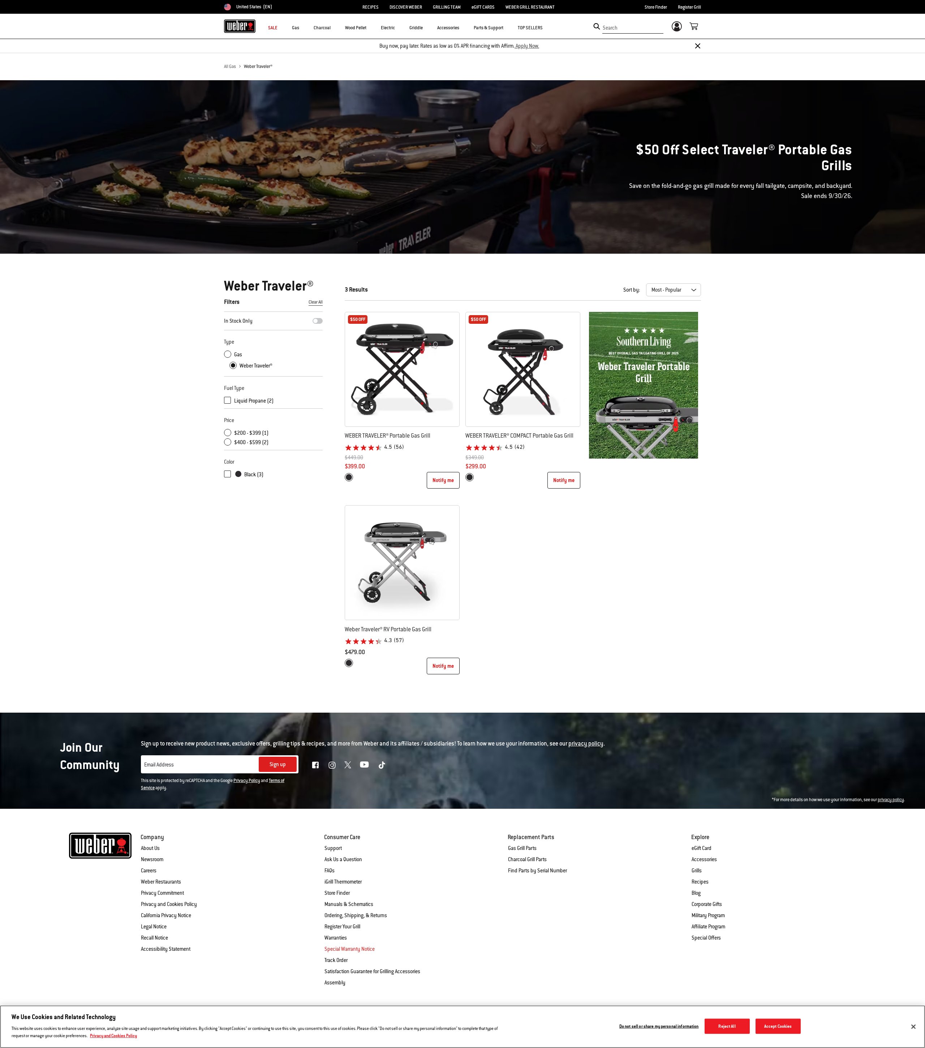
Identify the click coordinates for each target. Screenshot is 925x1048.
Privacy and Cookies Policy (169, 904)
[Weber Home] (239, 26)
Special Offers (706, 938)
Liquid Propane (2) (254, 401)
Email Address (159, 764)
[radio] (349, 477)
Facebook (315, 765)
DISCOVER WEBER (406, 7)
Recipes (700, 882)
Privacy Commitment (162, 893)
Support (333, 848)
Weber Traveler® (258, 66)
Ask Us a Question (343, 859)
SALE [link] (273, 28)
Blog (696, 893)
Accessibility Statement (165, 949)
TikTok (382, 765)
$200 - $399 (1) (251, 433)
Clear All (316, 302)
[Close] (697, 46)
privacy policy (891, 800)
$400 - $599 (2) (251, 442)
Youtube (364, 764)
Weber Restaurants (161, 882)
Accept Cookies (778, 1026)
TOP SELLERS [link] (530, 28)
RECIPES (370, 7)
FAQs (329, 870)
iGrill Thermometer (343, 882)
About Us (150, 848)
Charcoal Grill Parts (527, 859)
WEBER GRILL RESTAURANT (530, 7)
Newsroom (152, 859)
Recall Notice (154, 938)
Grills (697, 870)
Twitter (347, 764)
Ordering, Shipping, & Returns (355, 915)
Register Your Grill (342, 926)
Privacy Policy (246, 780)
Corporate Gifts (707, 904)
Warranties (335, 938)
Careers (148, 870)
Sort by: (631, 290)
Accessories (704, 859)
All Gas (230, 66)
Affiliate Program (708, 926)
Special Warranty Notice (349, 949)
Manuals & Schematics (348, 904)
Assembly (334, 982)
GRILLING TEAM (447, 7)
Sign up (278, 764)
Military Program (708, 915)
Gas (238, 354)
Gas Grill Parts (522, 848)
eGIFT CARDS (483, 7)
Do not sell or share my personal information (659, 1026)
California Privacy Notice (166, 915)
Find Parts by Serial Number (537, 870)
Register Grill (689, 7)
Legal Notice (154, 926)
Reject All (726, 1026)
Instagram (332, 765)
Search (610, 28)
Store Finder (656, 7)
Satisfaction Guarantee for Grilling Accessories (372, 971)
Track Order (336, 960)
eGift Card (701, 848)
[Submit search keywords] (597, 26)
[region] (462, 1026)
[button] (303, 27)
